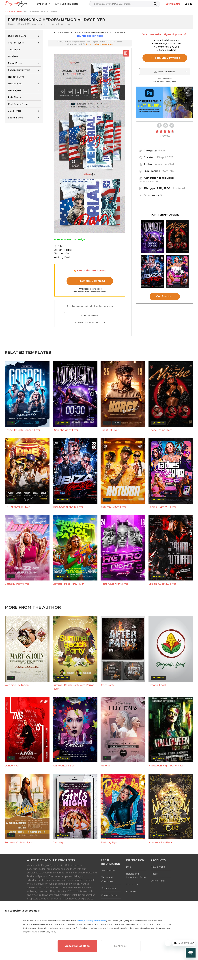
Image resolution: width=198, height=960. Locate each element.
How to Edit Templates (65, 3)
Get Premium (164, 296)
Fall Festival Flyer (63, 765)
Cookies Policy (109, 895)
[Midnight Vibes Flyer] (152, 236)
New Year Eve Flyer (160, 842)
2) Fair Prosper (63, 249)
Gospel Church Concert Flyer (22, 430)
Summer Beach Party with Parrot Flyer (73, 687)
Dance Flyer (12, 765)
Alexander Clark (165, 164)
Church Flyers (16, 42)
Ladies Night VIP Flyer (162, 507)
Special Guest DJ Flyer (162, 583)
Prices (154, 873)
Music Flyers (15, 83)
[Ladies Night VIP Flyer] (177, 271)
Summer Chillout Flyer (18, 842)
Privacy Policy (108, 888)
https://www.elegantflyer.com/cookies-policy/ (108, 928)
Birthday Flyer (109, 842)
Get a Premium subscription (99, 44)
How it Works (158, 866)
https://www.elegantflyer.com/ (92, 920)
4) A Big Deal (62, 257)
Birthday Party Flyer (17, 583)
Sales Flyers (14, 110)
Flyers (162, 150)
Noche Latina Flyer (160, 430)
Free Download (89, 315)
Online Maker (158, 880)
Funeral (105, 765)
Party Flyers (14, 90)
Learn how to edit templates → (165, 82)
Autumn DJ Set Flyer (113, 507)
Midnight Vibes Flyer (65, 430)
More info (168, 171)
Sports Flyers (15, 117)
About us (131, 891)
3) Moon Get (62, 253)
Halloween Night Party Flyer (165, 765)
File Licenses (108, 870)
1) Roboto (60, 246)
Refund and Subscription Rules (136, 875)
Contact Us (132, 884)
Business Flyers (17, 36)
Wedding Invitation (17, 685)
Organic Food (157, 685)
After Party (107, 685)
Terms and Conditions (107, 879)
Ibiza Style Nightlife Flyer (68, 507)
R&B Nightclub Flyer (17, 507)
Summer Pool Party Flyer (68, 583)
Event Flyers (15, 63)
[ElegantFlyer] (16, 4)
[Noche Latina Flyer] (177, 236)
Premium (174, 3)
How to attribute (149, 181)
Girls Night (59, 842)
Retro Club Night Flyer (114, 583)
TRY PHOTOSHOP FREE (90, 36)
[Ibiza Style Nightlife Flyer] (152, 271)
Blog (128, 866)
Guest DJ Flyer (109, 430)
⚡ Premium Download (90, 280)
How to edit (179, 188)
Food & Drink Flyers (19, 70)
